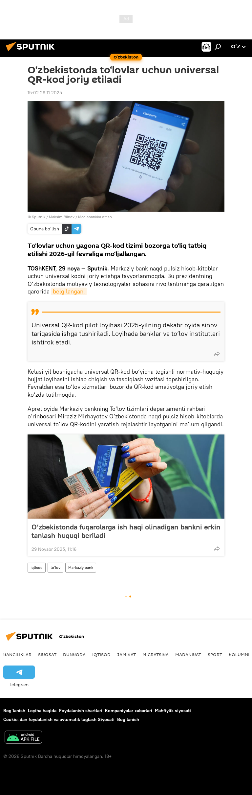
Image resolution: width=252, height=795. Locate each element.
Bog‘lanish (14, 710)
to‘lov (55, 567)
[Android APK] (23, 738)
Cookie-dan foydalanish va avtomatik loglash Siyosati (59, 719)
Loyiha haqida (42, 710)
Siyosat (47, 654)
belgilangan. (69, 291)
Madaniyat (188, 654)
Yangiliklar (17, 654)
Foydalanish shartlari (80, 710)
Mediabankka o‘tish (95, 216)
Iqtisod (37, 567)
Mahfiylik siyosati (173, 710)
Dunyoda (74, 654)
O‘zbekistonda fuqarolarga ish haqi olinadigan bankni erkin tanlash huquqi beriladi (126, 531)
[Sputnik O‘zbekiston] (32, 52)
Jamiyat (126, 654)
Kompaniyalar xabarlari (128, 710)
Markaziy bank (80, 567)
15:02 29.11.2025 (45, 93)
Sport (215, 654)
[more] (216, 353)
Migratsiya (155, 654)
